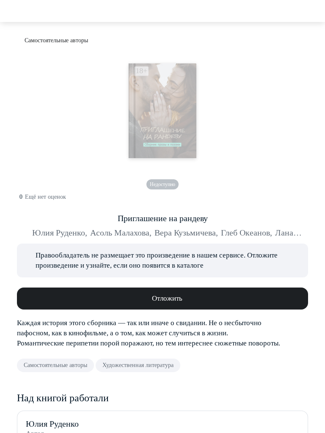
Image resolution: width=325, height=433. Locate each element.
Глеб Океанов (246, 232)
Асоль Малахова (120, 232)
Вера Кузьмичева (186, 232)
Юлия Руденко (59, 232)
